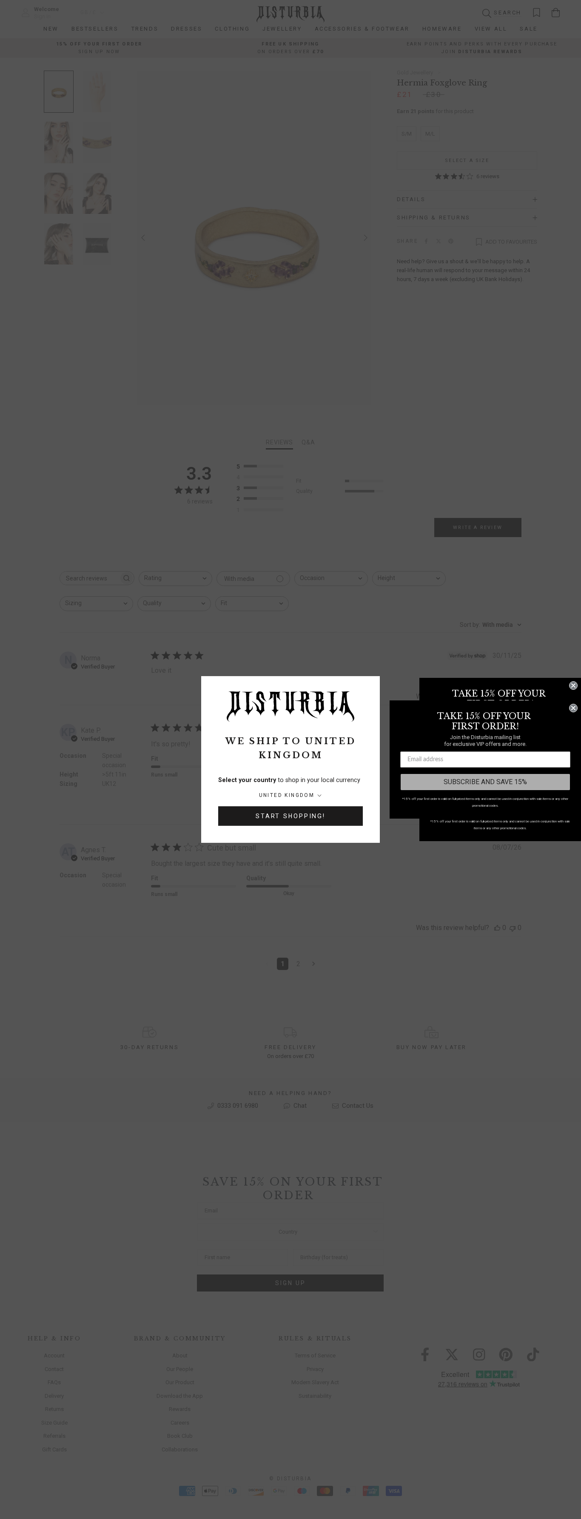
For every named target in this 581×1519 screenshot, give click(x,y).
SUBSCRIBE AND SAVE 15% (485, 782)
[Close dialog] (573, 685)
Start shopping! (290, 816)
